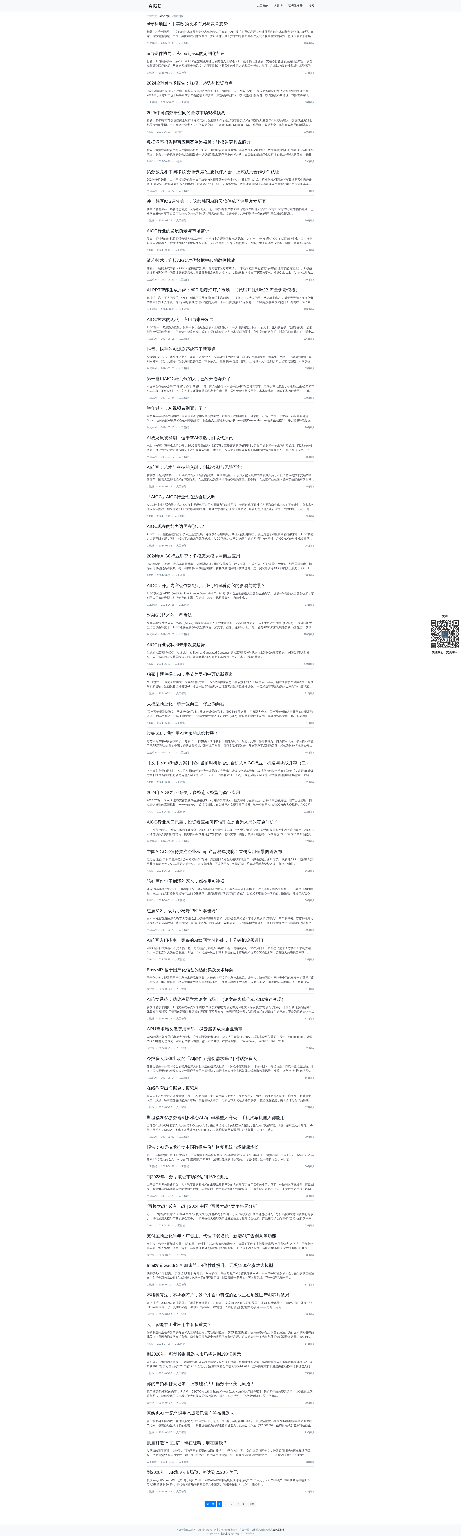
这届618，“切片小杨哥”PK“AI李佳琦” (182, 910)
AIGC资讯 (165, 16)
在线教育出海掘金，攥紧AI (172, 1088)
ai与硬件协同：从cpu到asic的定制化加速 (186, 53)
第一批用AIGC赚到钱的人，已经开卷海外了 (189, 378)
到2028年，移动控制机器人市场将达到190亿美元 (194, 1354)
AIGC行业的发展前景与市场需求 (178, 230)
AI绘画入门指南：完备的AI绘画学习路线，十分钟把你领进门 (205, 940)
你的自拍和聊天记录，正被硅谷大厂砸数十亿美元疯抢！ (201, 1383)
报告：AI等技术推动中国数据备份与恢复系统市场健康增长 (203, 1147)
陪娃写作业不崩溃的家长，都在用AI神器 (185, 881)
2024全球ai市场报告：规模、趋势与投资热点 (190, 83)
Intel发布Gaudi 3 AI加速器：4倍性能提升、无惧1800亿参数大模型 (210, 1265)
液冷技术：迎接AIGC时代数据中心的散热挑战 (191, 260)
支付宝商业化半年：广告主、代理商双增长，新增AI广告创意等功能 (211, 1235)
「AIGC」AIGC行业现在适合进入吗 (181, 496)
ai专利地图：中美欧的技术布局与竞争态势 (187, 23)
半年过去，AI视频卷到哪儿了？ (177, 408)
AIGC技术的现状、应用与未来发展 (180, 319)
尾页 (251, 1503)
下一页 (241, 1503)
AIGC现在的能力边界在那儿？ (176, 526)
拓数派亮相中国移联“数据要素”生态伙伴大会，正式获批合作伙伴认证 (213, 171)
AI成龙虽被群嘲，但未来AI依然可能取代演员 (190, 437)
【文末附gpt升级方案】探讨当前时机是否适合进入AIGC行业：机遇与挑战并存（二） (228, 762)
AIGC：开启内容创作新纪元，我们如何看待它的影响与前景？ (206, 585)
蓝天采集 (225, 1533)
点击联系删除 (277, 1529)
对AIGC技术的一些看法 (169, 615)
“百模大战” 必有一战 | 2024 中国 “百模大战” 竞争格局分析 (202, 1206)
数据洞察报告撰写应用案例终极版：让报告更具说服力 (198, 142)
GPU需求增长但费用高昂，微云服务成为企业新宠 (195, 1028)
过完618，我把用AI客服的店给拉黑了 (182, 733)
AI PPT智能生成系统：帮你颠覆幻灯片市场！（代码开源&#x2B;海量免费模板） (223, 289)
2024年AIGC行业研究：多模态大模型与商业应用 (193, 792)
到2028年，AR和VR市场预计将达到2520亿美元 (192, 1472)
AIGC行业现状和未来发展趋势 (176, 644)
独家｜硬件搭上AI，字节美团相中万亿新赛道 (190, 674)
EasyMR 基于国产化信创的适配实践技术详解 (190, 969)
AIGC (150, 131)
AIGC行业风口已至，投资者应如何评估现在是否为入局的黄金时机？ (212, 822)
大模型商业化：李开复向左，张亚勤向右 (186, 703)
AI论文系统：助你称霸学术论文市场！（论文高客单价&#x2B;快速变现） (216, 999)
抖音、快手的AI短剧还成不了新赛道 (181, 349)
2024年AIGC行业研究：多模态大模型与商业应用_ (195, 556)
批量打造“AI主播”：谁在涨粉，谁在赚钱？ (187, 1442)
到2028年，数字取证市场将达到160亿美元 (187, 1176)
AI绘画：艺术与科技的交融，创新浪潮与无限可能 (194, 467)
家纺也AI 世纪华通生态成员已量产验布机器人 (190, 1413)
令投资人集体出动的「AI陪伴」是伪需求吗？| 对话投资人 (202, 1058)
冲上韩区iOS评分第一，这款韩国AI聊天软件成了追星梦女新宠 (206, 201)
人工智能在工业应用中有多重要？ (179, 1324)
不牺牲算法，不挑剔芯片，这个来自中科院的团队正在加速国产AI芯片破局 (218, 1294)
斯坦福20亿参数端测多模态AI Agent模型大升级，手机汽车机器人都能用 (216, 1117)
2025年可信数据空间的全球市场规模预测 (186, 112)
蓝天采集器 (295, 5)
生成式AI (152, 43)
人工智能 (262, 5)
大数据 (278, 5)
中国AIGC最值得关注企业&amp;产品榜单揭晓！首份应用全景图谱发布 (214, 851)
